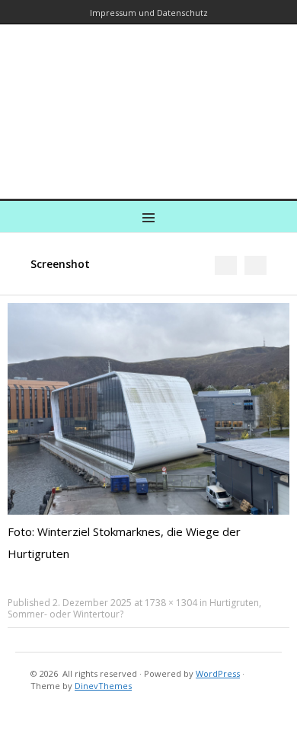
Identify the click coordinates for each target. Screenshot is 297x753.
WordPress (218, 673)
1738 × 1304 (171, 602)
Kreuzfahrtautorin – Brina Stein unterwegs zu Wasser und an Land (145, 101)
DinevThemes (103, 685)
